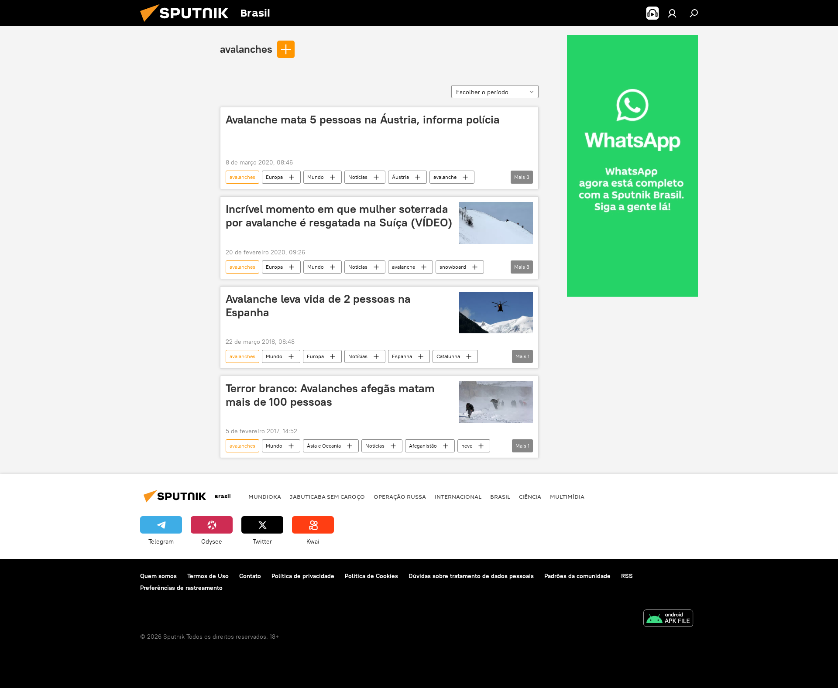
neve (466, 445)
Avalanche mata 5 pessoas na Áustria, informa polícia (363, 120)
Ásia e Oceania (324, 445)
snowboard (453, 267)
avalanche (445, 177)
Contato (250, 576)
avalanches (246, 48)
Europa (274, 177)
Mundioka (264, 496)
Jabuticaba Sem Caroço (327, 496)
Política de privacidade (302, 576)
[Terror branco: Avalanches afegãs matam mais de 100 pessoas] (496, 402)
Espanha (402, 356)
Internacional (458, 496)
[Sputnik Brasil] (187, 24)
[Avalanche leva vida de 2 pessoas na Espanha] (496, 312)
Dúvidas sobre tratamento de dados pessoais (471, 576)
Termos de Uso (208, 576)
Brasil (500, 496)
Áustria (400, 177)
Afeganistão (423, 445)
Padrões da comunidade (577, 576)
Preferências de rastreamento (181, 588)
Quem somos (158, 576)
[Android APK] (668, 619)
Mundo (315, 177)
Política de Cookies (371, 576)
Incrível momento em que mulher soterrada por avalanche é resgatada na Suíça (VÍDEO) (339, 215)
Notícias (357, 177)
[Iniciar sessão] (672, 13)
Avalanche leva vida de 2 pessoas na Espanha (318, 305)
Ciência (530, 496)
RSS (627, 576)
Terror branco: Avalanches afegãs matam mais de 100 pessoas (330, 395)
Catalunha (448, 356)
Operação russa (400, 496)
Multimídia (567, 496)
